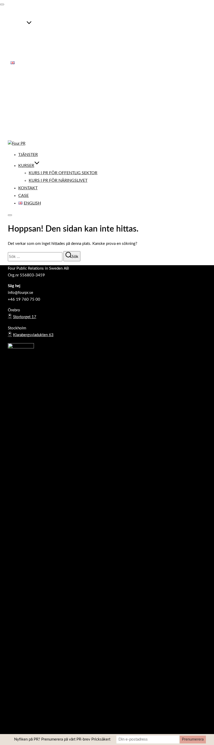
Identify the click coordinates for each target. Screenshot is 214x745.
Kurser (18, 25)
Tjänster (20, 14)
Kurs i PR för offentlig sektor (55, 33)
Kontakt (20, 48)
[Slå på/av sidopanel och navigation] (10, 215)
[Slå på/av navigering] (2, 4)
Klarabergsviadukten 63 (33, 335)
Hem (14, 85)
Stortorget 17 (24, 317)
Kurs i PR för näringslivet (50, 40)
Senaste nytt (21, 112)
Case (15, 55)
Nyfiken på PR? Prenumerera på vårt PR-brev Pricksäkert (62, 739)
